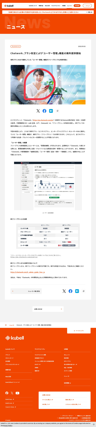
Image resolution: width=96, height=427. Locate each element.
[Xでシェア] (38, 112)
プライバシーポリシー (67, 415)
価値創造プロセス (39, 358)
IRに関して (45, 404)
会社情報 (7, 361)
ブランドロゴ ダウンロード (12, 364)
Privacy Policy (7, 425)
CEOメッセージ (9, 358)
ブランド (7, 355)
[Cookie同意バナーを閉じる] (93, 424)
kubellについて (33, 5)
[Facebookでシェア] (44, 112)
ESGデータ (37, 364)
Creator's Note (9, 407)
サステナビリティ (55, 5)
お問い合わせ (38, 309)
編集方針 (37, 371)
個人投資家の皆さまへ (69, 364)
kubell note (8, 403)
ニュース (69, 5)
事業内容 (41, 5)
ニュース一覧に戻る (34, 291)
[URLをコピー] (57, 111)
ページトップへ (80, 330)
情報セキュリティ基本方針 (84, 415)
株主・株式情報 (68, 367)
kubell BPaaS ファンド (11, 382)
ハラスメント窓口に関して (72, 404)
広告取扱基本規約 (86, 418)
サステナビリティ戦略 (40, 355)
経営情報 (66, 358)
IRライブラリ (67, 361)
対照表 (36, 367)
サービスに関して (46, 399)
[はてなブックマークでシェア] (51, 112)
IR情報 (63, 5)
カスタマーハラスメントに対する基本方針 (80, 420)
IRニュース (67, 355)
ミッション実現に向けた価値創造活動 (44, 361)
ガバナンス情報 (68, 371)
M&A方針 (47, 5)
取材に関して (69, 399)
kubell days (8, 399)
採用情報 (66, 383)
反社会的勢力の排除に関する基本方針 (68, 418)
